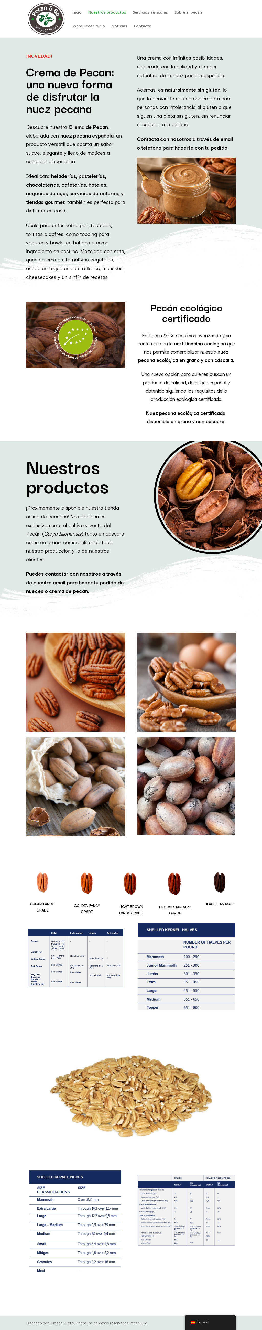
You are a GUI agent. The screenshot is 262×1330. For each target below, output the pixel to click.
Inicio (77, 12)
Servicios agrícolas (150, 12)
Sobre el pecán (188, 12)
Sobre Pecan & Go (88, 26)
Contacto (142, 26)
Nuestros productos (107, 12)
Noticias (119, 26)
